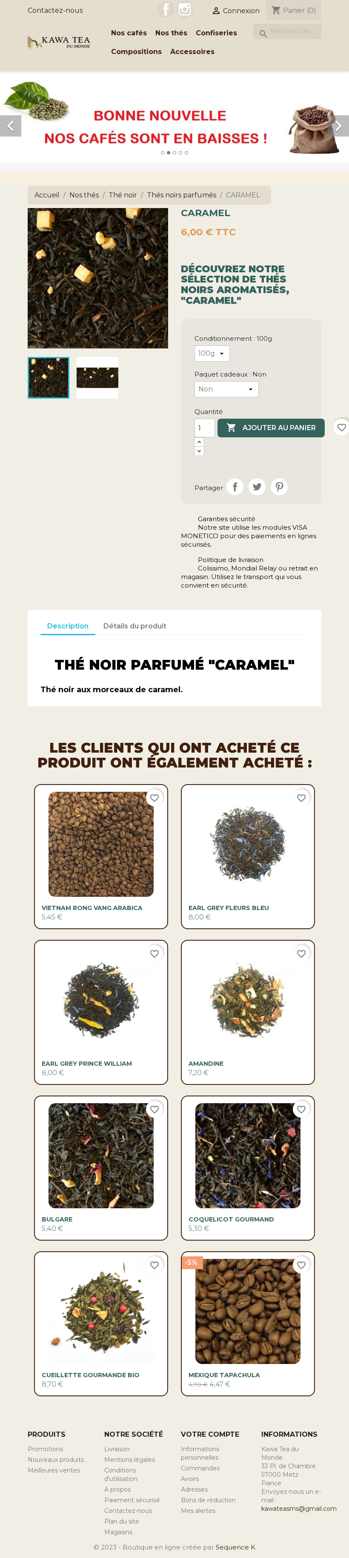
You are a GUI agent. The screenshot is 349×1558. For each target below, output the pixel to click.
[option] (174, 116)
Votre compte (210, 1434)
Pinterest (279, 486)
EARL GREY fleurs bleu (229, 908)
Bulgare (57, 1219)
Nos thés (171, 33)
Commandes (200, 1468)
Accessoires (192, 52)
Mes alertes (198, 1511)
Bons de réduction (208, 1500)
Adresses (194, 1489)
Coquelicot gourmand (231, 1219)
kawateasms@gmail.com (299, 1508)
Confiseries (216, 33)
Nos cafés (129, 33)
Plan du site (121, 1521)
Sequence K (235, 1547)
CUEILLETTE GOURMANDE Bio (91, 1375)
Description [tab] (68, 626)
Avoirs (190, 1479)
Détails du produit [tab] (134, 626)
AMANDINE (206, 1063)
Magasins (118, 1532)
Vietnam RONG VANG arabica (92, 908)
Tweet (257, 486)
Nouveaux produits (56, 1460)
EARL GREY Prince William (87, 1063)
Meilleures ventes (54, 1470)
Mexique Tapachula (224, 1375)
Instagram (184, 9)
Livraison (117, 1449)
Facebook (165, 9)
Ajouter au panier (271, 427)
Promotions (45, 1449)
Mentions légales (129, 1460)
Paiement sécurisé (132, 1500)
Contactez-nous (55, 10)
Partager (234, 486)
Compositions (136, 52)
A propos (117, 1489)
